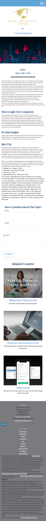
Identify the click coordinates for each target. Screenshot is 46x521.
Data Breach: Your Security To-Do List (23, 343)
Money (23, 444)
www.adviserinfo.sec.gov (29, 517)
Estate (23, 436)
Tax (23, 441)
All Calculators (23, 453)
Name (7, 211)
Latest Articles (23, 449)
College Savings (23, 388)
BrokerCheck (36, 456)
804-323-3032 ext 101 (24, 33)
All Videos (23, 451)
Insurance (23, 439)
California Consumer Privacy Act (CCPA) (14, 474)
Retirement (23, 432)
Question (6, 235)
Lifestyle (23, 446)
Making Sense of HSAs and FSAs (23, 300)
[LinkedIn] (22, 29)
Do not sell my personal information (31, 476)
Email (7, 223)
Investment (23, 434)
